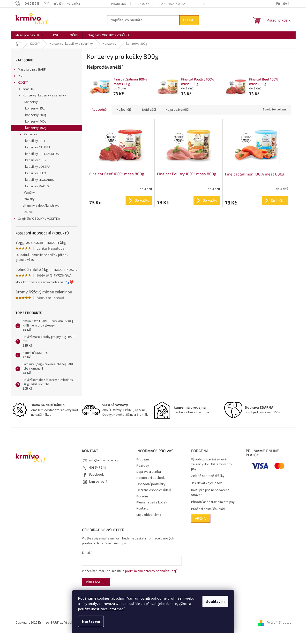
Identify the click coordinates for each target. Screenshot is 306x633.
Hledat (189, 20)
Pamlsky (29, 199)
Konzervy (31, 102)
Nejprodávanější (177, 109)
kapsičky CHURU (36, 160)
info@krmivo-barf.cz (104, 460)
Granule (28, 89)
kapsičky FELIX (35, 173)
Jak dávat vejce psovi (207, 483)
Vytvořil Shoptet (279, 622)
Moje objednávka (148, 514)
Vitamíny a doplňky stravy (41, 205)
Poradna (142, 496)
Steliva (28, 212)
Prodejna (118, 4)
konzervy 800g (35, 127)
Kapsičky (30, 134)
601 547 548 (97, 467)
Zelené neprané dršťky (207, 476)
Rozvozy (142, 4)
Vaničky (29, 192)
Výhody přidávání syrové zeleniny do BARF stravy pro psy (211, 464)
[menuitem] (29, 35)
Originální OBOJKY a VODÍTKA (39, 218)
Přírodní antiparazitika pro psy (213, 502)
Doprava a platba (172, 4)
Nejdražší (149, 109)
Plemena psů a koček (151, 502)
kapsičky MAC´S (37, 186)
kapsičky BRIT (35, 140)
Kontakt (142, 508)
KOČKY (23, 82)
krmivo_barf (98, 481)
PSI (20, 76)
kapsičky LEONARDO (39, 179)
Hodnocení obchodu (150, 477)
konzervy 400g (35, 121)
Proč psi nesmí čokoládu (208, 509)
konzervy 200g (35, 115)
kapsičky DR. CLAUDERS (42, 154)
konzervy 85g (35, 108)
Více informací (112, 609)
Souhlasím (215, 601)
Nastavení (91, 621)
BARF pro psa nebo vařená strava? (210, 492)
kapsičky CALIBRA (38, 147)
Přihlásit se (96, 582)
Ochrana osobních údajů (153, 490)
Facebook (96, 474)
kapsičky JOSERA (37, 166)
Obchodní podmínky (150, 484)
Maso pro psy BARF (32, 69)
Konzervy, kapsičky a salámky (44, 95)
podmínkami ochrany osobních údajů (151, 571)
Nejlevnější (124, 109)
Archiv (201, 518)
